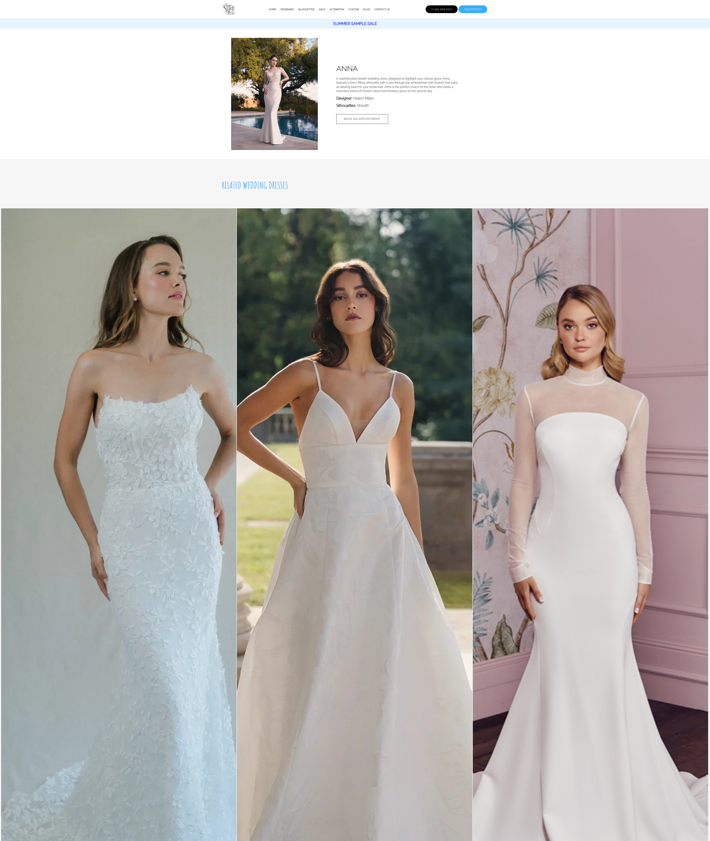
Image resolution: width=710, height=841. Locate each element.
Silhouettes (306, 9)
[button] (274, 146)
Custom (354, 9)
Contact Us (382, 9)
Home (272, 9)
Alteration (336, 9)
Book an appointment (362, 119)
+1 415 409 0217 (441, 9)
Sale (322, 9)
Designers (287, 9)
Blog (366, 9)
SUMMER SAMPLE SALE (355, 23)
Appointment (473, 9)
